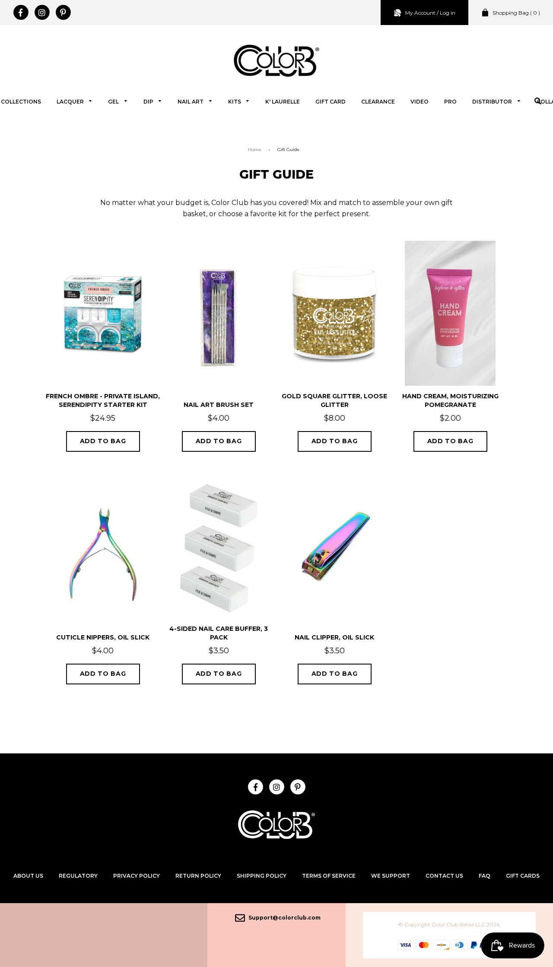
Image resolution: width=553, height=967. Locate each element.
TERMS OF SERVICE (329, 876)
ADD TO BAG (103, 441)
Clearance (378, 101)
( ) (516, 12)
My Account (420, 12)
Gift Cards (523, 876)
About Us (28, 876)
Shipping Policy (261, 876)
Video (419, 101)
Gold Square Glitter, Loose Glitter (334, 400)
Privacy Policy (136, 876)
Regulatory (78, 876)
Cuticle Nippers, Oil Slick (102, 637)
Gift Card (330, 101)
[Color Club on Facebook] (20, 12)
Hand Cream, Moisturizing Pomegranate (450, 400)
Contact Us (444, 876)
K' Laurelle (282, 101)
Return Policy (198, 876)
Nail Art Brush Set (219, 405)
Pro (450, 101)
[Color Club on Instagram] (41, 12)
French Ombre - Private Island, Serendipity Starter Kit (103, 400)
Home (254, 149)
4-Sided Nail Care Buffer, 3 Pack (218, 633)
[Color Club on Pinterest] (63, 12)
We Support (390, 876)
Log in (447, 12)
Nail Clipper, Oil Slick (334, 637)
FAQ (484, 876)
